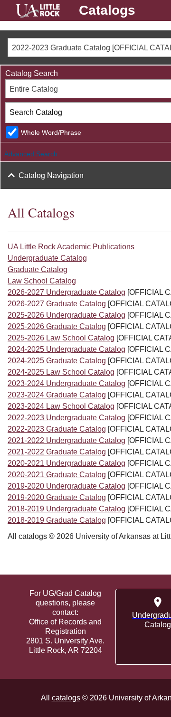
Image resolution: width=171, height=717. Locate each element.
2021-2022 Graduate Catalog (57, 452)
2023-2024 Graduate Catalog (57, 395)
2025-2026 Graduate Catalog (57, 326)
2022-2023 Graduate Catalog (57, 429)
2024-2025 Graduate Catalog (57, 361)
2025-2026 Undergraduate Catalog (66, 315)
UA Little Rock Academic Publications (71, 247)
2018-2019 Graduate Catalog (57, 520)
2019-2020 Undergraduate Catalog (66, 486)
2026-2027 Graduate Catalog (57, 304)
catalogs (66, 698)
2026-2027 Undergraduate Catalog (66, 292)
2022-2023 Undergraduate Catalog (66, 418)
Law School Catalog (42, 281)
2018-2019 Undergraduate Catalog (66, 509)
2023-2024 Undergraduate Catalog (66, 383)
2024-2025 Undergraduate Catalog (66, 349)
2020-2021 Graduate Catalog (57, 475)
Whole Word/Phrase (51, 132)
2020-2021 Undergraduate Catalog (66, 463)
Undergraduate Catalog (47, 258)
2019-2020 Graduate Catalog (57, 497)
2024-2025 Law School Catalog (61, 372)
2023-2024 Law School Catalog (61, 406)
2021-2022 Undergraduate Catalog (66, 440)
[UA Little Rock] (38, 12)
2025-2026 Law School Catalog (61, 338)
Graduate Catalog (37, 269)
